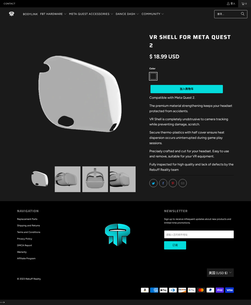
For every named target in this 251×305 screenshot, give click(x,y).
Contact (9, 3)
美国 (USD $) (218, 273)
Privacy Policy (24, 238)
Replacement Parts (27, 219)
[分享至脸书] (163, 183)
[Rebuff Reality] (11, 14)
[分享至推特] (153, 183)
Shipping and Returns (28, 225)
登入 (233, 3)
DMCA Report (24, 245)
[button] (53, 14)
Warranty (22, 252)
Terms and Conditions (28, 232)
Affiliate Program (26, 258)
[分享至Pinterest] (173, 183)
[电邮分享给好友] (183, 183)
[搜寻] (242, 14)
